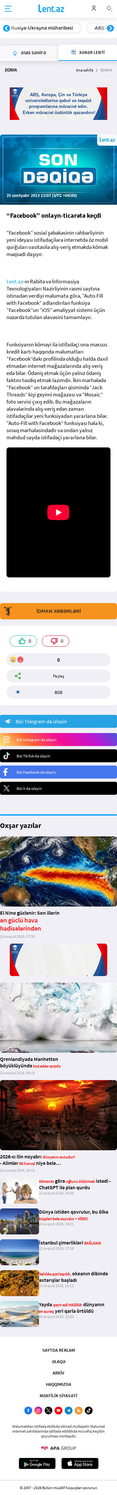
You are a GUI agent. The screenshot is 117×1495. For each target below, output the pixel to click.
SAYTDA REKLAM (58, 1350)
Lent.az (14, 281)
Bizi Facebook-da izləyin (36, 772)
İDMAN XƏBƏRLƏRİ (58, 611)
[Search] (109, 8)
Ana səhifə (84, 70)
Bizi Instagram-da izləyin (37, 739)
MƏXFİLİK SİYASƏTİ (58, 1395)
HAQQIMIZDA (58, 1384)
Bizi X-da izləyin (29, 788)
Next (110, 28)
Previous (6, 28)
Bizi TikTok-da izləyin (33, 756)
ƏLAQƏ (58, 1361)
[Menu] (8, 9)
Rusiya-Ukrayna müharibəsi (42, 28)
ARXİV (58, 1373)
